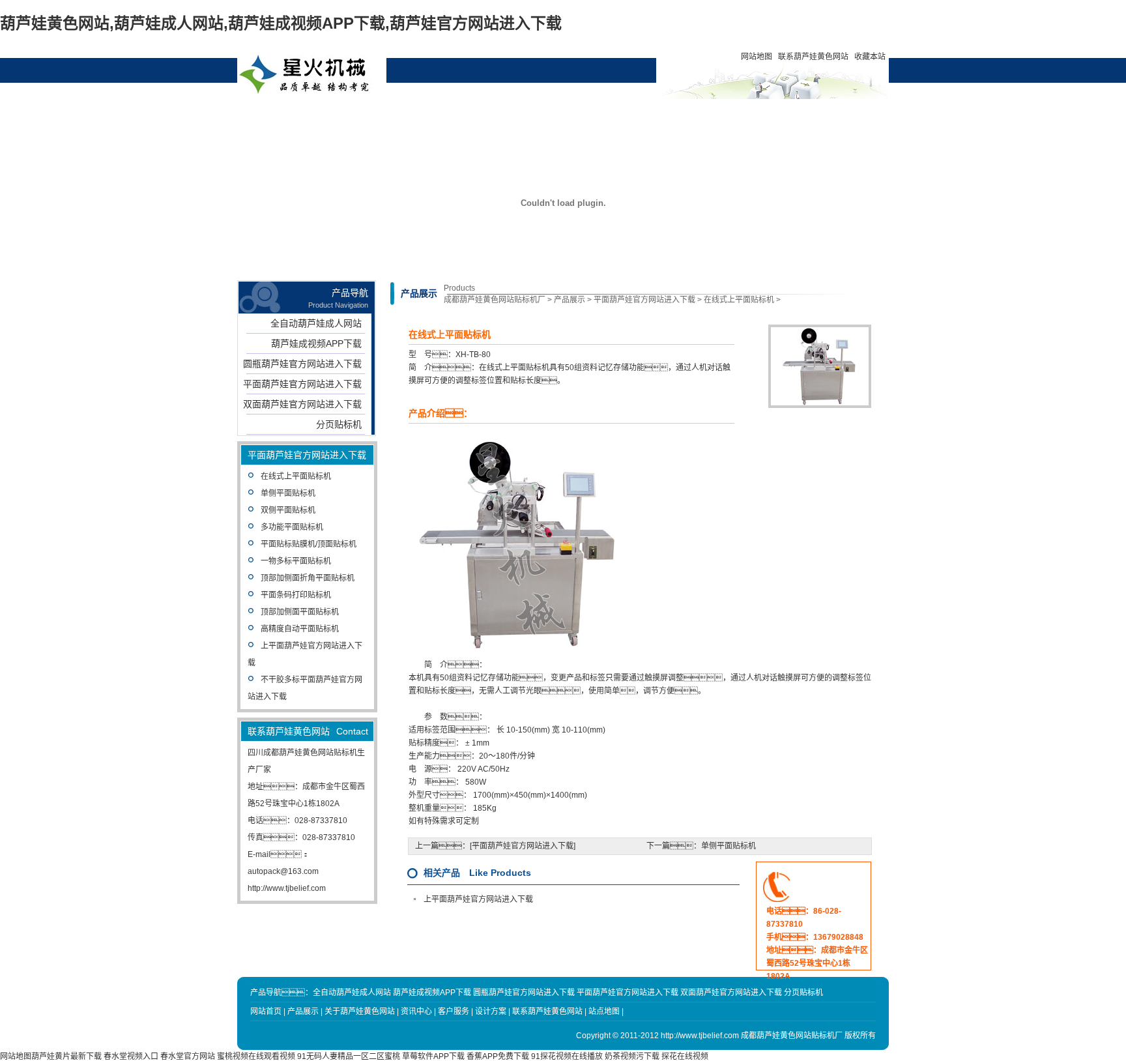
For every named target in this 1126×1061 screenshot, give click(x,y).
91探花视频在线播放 (567, 1056)
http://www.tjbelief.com (287, 888)
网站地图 (756, 56)
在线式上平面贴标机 (296, 476)
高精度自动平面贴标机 (300, 628)
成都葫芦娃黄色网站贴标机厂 (494, 299)
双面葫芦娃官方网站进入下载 (302, 404)
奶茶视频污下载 (632, 1056)
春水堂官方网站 (187, 1056)
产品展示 (359, 114)
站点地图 (604, 1011)
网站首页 (300, 114)
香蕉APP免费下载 (498, 1056)
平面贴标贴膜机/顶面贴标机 (308, 544)
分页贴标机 (339, 424)
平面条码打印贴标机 (296, 595)
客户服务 (596, 114)
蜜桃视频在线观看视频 (256, 1056)
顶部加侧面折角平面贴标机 (307, 578)
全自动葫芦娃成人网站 (316, 323)
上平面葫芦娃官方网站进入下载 (478, 899)
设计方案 (537, 114)
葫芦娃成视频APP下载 (316, 343)
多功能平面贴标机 (292, 527)
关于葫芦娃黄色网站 (418, 119)
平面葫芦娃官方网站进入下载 (302, 384)
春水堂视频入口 (131, 1056)
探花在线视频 (684, 1056)
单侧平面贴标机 (288, 493)
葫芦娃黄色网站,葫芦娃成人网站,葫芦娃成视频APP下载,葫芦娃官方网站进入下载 (281, 23)
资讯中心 (477, 114)
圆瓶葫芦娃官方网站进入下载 (302, 363)
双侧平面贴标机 (288, 510)
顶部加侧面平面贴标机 (300, 612)
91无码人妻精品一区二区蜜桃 (348, 1056)
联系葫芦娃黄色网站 (813, 56)
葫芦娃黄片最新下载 (66, 1056)
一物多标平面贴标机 (296, 561)
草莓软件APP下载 (433, 1056)
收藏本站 (870, 56)
